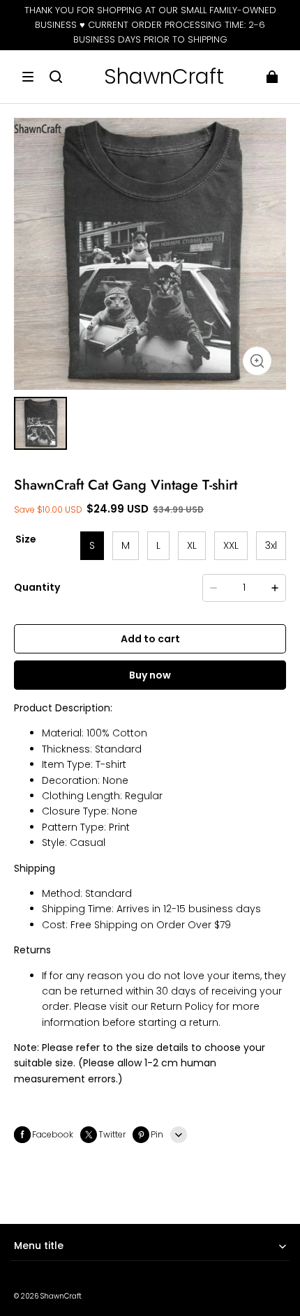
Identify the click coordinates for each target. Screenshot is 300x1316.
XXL (231, 545)
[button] (28, 77)
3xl (271, 545)
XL (192, 545)
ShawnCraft (61, 1296)
